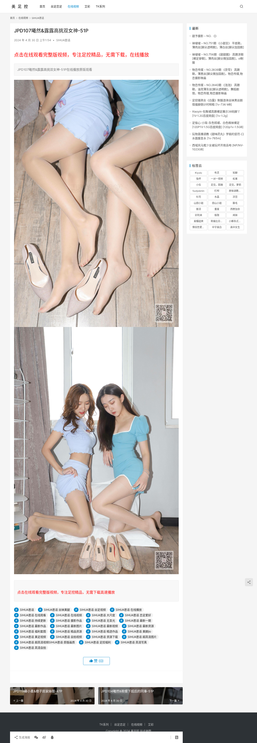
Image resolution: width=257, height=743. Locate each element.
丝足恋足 (56, 6)
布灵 (216, 172)
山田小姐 (198, 203)
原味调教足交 (236, 190)
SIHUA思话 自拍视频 (69, 636)
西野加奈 (235, 209)
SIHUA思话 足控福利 (98, 642)
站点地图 (145, 731)
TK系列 (100, 6)
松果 (235, 178)
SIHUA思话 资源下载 (105, 636)
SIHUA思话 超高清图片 (142, 636)
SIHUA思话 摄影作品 (69, 620)
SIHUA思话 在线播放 (129, 609)
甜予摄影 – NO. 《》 (205, 36)
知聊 (235, 172)
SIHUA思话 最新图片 (69, 626)
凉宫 (235, 196)
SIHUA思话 (63, 40)
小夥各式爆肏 (236, 221)
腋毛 (235, 203)
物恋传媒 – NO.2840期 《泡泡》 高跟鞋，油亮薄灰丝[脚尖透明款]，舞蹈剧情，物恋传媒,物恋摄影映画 (216, 89)
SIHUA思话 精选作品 (105, 631)
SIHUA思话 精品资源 (69, 631)
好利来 (198, 215)
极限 (216, 215)
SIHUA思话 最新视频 (105, 626)
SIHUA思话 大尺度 (103, 615)
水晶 (216, 196)
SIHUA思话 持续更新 (33, 620)
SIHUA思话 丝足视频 (93, 609)
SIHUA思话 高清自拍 (33, 647)
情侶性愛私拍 (199, 227)
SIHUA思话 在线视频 (69, 615)
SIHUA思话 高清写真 (134, 642)
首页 (42, 6)
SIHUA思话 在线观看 (33, 615)
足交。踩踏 (217, 184)
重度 (216, 209)
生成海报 (24, 737)
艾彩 (87, 6)
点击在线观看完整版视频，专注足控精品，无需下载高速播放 (66, 592)
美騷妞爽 (198, 221)
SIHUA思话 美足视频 (33, 636)
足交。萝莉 (235, 184)
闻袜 (235, 215)
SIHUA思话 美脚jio (139, 631)
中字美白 (217, 227)
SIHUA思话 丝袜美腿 (57, 609)
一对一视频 (217, 178)
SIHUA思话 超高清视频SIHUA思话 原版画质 (47, 642)
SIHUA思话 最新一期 (138, 620)
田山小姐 (217, 203)
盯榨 (216, 190)
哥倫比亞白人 (218, 221)
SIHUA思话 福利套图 (33, 631)
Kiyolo (198, 172)
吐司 (198, 196)
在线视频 (73, 6)
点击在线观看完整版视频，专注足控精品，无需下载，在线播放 (81, 55)
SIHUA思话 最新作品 (33, 626)
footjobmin (198, 190)
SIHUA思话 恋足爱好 (138, 615)
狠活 (198, 209)
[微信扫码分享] (36, 737)
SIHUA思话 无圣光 (103, 620)
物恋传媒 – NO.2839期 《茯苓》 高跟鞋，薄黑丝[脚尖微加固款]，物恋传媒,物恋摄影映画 (217, 74)
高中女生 (235, 227)
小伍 (198, 184)
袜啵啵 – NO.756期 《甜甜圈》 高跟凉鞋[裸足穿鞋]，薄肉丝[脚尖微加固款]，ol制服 (218, 58)
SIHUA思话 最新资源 (141, 626)
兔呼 (198, 178)
